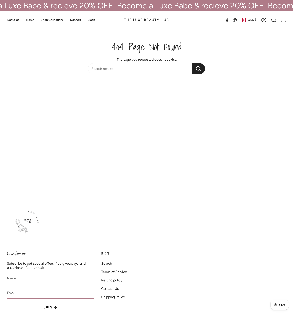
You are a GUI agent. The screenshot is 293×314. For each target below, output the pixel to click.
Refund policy (111, 280)
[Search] (198, 68)
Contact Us (110, 289)
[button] (52, 20)
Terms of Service (114, 272)
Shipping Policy (113, 297)
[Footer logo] (28, 222)
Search (106, 263)
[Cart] (283, 20)
